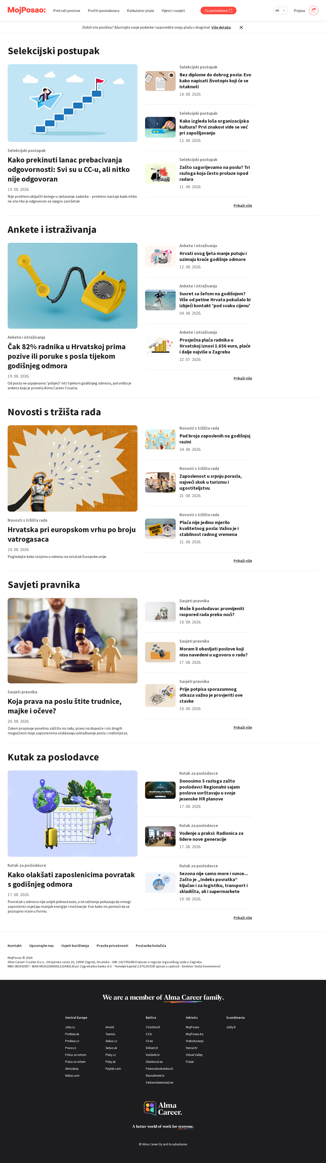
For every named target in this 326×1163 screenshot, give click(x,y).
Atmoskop (72, 1069)
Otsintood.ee (154, 1062)
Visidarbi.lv (153, 1055)
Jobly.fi (231, 1027)
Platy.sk (110, 1062)
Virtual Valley (194, 1055)
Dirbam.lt (152, 1048)
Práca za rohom (75, 1055)
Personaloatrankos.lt (159, 1069)
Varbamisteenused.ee (159, 1082)
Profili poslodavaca (103, 10)
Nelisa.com (72, 1076)
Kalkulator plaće (140, 10)
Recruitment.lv (155, 1076)
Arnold (109, 1027)
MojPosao (192, 1027)
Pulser (190, 1062)
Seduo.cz (111, 1041)
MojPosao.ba (194, 1034)
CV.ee (149, 1041)
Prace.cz (70, 1048)
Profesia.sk (72, 1034)
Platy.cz (110, 1055)
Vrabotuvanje (194, 1041)
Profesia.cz (72, 1041)
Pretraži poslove (66, 10)
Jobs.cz (70, 1027)
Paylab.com (113, 1069)
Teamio (110, 1034)
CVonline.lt (153, 1027)
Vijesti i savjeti (173, 10)
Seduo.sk (111, 1048)
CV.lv (149, 1034)
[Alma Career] (163, 1108)
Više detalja (221, 27)
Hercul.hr (191, 1048)
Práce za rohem (75, 1062)
